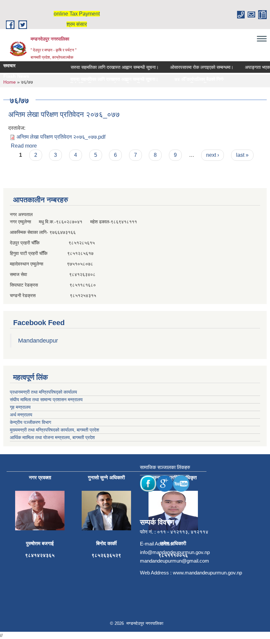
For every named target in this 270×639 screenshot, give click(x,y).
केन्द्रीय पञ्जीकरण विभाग (30, 422)
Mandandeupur (38, 340)
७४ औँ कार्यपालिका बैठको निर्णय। (192, 79)
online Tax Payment (77, 13)
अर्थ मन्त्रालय (21, 414)
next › (212, 155)
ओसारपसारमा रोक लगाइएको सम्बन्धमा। (197, 67)
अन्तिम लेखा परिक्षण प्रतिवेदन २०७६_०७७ (64, 114)
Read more (24, 146)
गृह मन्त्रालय (20, 407)
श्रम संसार (77, 24)
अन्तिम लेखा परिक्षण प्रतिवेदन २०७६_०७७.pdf (60, 137)
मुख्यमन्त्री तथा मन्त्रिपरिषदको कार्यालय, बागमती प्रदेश (54, 429)
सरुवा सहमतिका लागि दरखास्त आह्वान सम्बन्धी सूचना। (110, 67)
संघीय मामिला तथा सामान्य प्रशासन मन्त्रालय (46, 399)
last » (242, 155)
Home (9, 82)
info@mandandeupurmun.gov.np (175, 552)
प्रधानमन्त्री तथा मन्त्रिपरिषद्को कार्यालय (43, 392)
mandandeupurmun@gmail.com (174, 561)
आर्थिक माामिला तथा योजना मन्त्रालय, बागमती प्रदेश (52, 437)
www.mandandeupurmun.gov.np (207, 572)
